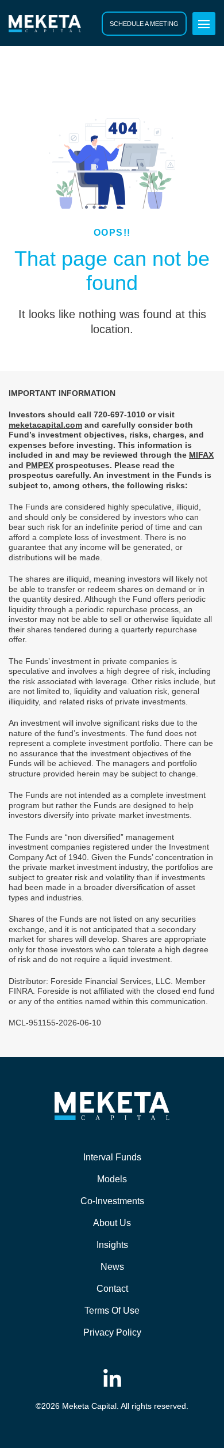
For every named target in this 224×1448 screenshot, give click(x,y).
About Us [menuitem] (112, 1223)
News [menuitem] (112, 1267)
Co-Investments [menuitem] (112, 1201)
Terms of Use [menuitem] (112, 1310)
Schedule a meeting (144, 23)
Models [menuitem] (112, 1179)
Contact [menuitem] (112, 1289)
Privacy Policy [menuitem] (112, 1332)
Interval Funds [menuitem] (112, 1157)
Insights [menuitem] (112, 1245)
